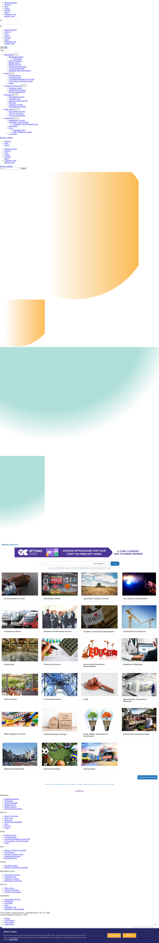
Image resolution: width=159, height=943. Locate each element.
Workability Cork (19, 130)
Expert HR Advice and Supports (20, 70)
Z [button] (106, 568)
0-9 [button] (50, 568)
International (8, 95)
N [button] (80, 568)
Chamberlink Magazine (12, 856)
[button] (147, 777)
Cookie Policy (9, 924)
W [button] (99, 568)
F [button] (63, 568)
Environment (13, 126)
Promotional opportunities (17, 67)
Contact (7, 8)
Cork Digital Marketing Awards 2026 (21, 79)
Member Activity (14, 63)
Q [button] (87, 568)
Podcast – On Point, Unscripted (15, 850)
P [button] (84, 568)
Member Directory (10, 3)
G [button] (66, 568)
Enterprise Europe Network (18, 101)
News (6, 6)
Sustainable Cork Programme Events (25, 124)
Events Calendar (70, 784)
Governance (13, 134)
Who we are (8, 820)
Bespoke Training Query (17, 92)
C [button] (57, 568)
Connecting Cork (14, 99)
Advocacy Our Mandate (17, 115)
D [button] (59, 568)
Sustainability (9, 118)
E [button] (61, 568)
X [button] (102, 568)
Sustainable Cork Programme (19, 122)
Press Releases (9, 852)
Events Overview (15, 75)
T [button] (93, 568)
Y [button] (104, 568)
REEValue (12, 103)
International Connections (17, 107)
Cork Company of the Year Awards (21, 81)
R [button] (89, 568)
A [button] (53, 568)
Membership (8, 55)
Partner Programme (15, 61)
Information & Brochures (96, 784)
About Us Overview (11, 816)
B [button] (55, 568)
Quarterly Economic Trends (13, 854)
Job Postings (78, 784)
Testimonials (17, 59)
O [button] (82, 568)
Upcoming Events (15, 77)
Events (6, 73)
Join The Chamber (109, 784)
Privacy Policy (9, 922)
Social (11, 128)
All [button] (109, 568)
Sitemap (7, 918)
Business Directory (50, 784)
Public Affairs (9, 109)
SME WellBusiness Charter (22, 132)
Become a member (6, 138)
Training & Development (12, 86)
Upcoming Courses (15, 88)
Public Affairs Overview (17, 111)
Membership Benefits (16, 57)
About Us (7, 5)
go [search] (116, 563)
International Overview (16, 97)
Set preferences (114, 935)
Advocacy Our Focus (16, 113)
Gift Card (7, 826)
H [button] (68, 568)
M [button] (78, 568)
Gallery (11, 83)
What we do (8, 818)
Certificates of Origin (16, 105)
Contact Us (86, 784)
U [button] (95, 568)
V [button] (97, 568)
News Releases (60, 784)
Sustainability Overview (17, 120)
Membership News (10, 858)
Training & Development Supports (16, 867)
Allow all (129, 935)
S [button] (91, 568)
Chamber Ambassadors (16, 68)
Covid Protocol (9, 920)
